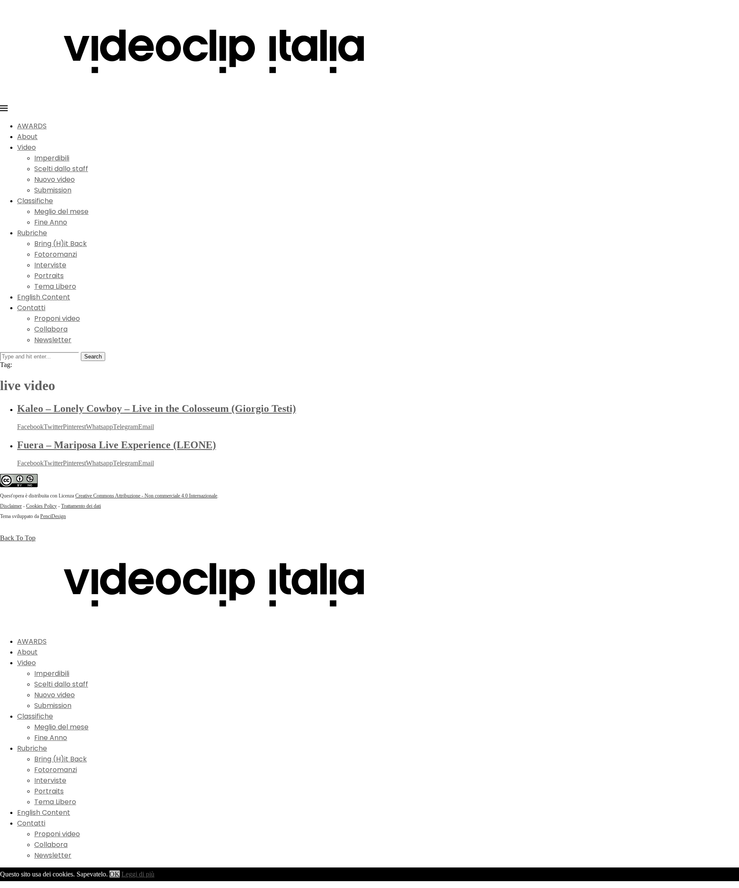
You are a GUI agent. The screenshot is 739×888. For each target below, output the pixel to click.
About (27, 137)
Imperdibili (51, 158)
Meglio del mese (61, 211)
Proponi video (57, 318)
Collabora (51, 329)
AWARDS (32, 126)
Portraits (49, 276)
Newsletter (52, 340)
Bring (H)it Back (60, 244)
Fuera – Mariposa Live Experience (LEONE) (116, 444)
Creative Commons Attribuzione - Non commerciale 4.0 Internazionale (146, 496)
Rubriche (32, 233)
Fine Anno (50, 222)
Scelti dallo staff (61, 169)
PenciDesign (53, 516)
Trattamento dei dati (81, 506)
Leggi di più (137, 874)
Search (93, 356)
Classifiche (35, 201)
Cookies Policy (41, 506)
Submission (52, 190)
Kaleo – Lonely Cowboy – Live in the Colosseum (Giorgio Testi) (156, 408)
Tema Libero (55, 286)
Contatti (31, 308)
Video (26, 147)
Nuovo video (54, 179)
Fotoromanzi (55, 254)
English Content (43, 297)
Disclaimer (11, 506)
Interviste (50, 265)
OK (114, 874)
